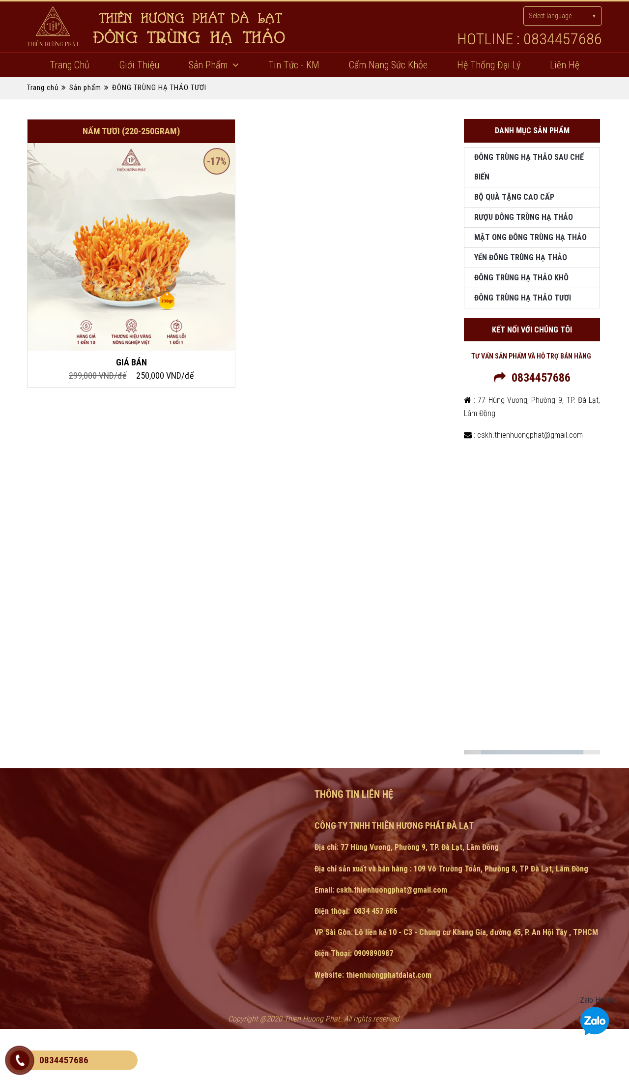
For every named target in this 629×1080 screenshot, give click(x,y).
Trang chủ (69, 65)
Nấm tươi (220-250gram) (131, 131)
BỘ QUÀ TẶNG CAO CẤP (514, 197)
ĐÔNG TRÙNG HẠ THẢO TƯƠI (159, 87)
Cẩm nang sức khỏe (388, 65)
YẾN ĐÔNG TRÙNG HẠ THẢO (520, 257)
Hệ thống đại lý (488, 65)
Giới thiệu (139, 65)
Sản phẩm (208, 65)
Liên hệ (564, 65)
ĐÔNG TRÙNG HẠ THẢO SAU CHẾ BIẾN (529, 166)
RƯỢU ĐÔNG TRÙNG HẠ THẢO (523, 217)
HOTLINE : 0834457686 (529, 38)
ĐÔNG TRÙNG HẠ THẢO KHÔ (521, 277)
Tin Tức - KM (293, 65)
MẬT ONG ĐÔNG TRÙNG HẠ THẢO (530, 237)
